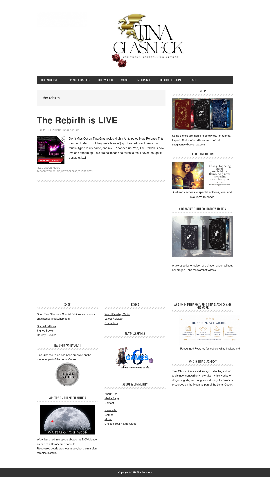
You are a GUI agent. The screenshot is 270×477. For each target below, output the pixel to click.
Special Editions (46, 326)
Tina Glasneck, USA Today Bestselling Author (62, 19)
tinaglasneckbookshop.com (188, 144)
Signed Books (45, 330)
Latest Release (114, 318)
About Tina (111, 394)
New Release (69, 171)
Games (109, 415)
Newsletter (111, 410)
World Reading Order (117, 314)
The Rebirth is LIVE (77, 120)
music (56, 167)
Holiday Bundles (46, 335)
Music (108, 419)
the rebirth (85, 171)
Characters (111, 323)
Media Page (112, 398)
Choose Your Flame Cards (120, 423)
